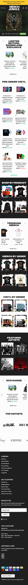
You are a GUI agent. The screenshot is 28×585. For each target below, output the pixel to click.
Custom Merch (5, 463)
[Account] (23, 8)
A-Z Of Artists (4, 470)
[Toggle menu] (1, 8)
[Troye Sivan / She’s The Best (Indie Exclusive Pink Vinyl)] (21, 132)
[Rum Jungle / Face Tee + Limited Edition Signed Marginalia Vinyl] (18, 54)
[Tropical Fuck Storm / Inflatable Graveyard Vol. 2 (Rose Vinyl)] (21, 112)
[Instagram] (4, 519)
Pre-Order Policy (5, 489)
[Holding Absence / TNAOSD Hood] (21, 388)
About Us (3, 459)
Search (23, 33)
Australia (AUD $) (6, 576)
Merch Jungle (7, 579)
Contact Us (4, 482)
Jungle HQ (4, 472)
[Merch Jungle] (14, 8)
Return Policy (4, 487)
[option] (14, 21)
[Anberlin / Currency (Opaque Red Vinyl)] (7, 112)
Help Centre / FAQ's (6, 491)
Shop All (13, 74)
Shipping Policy (5, 484)
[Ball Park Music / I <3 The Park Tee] (12, 232)
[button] (12, 30)
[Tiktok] (6, 519)
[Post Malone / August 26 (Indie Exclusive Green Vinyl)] (21, 156)
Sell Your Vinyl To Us (6, 493)
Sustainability (5, 461)
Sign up (5, 514)
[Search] (5, 8)
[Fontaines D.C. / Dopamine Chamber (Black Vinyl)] (21, 89)
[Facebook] (1, 519)
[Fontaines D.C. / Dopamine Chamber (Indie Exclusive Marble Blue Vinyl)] (7, 89)
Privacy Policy (5, 466)
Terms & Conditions (6, 468)
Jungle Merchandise (19, 579)
